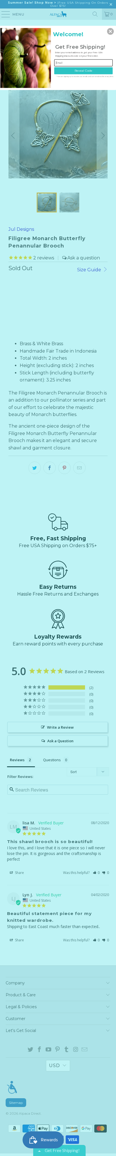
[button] (110, 31)
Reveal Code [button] (83, 70)
